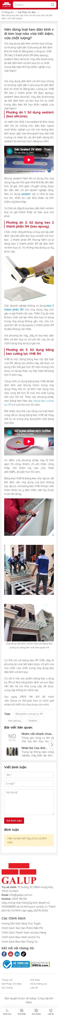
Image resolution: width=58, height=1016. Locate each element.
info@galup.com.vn (21, 895)
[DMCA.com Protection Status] (40, 964)
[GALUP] (7, 4)
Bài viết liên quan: (18, 727)
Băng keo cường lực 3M (29, 713)
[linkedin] (17, 954)
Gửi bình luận (14, 820)
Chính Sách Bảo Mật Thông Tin (20, 941)
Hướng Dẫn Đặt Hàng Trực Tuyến (21, 923)
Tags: (7, 713)
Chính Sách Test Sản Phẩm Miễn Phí (22, 928)
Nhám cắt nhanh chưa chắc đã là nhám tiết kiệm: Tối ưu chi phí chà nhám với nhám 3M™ (37, 734)
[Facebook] (4, 954)
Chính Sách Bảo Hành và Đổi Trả (21, 937)
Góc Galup (7, 987)
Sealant (32, 720)
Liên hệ (34, 987)
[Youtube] (10, 954)
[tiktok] (23, 954)
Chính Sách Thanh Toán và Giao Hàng (24, 932)
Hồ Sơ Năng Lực (38, 983)
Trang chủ (9, 12)
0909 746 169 (19, 898)
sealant (26, 194)
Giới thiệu (35, 979)
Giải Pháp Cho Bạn (11, 983)
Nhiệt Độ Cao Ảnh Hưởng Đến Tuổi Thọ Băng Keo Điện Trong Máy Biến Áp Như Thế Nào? (36, 748)
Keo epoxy (14, 720)
